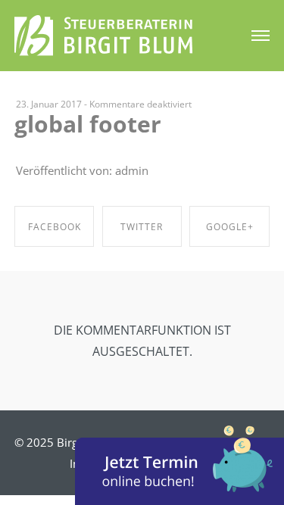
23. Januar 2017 (49, 104)
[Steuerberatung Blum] (103, 33)
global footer (87, 123)
